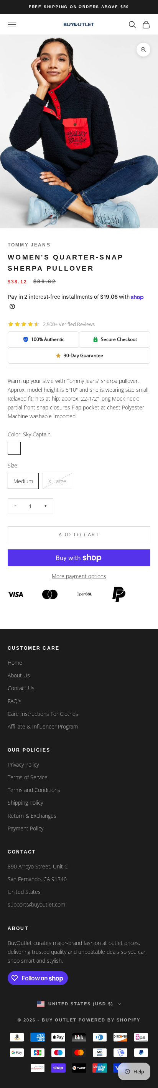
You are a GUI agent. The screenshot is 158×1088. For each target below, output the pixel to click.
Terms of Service (28, 777)
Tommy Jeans (29, 245)
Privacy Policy (23, 764)
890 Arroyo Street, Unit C (38, 866)
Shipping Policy (25, 802)
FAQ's (14, 701)
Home (15, 662)
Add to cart (79, 534)
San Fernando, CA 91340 (37, 879)
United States (24, 891)
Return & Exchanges (32, 815)
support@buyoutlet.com (36, 904)
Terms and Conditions (34, 790)
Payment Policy (25, 828)
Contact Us (21, 688)
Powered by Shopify (109, 1020)
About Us (19, 675)
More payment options (79, 576)
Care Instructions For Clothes (43, 713)
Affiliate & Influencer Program (43, 726)
